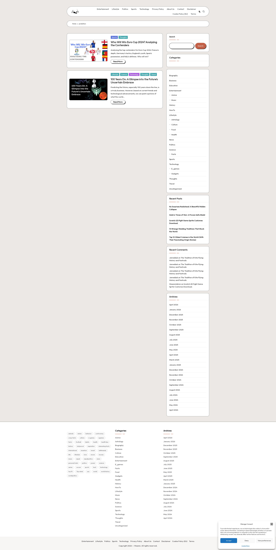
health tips (104, 442)
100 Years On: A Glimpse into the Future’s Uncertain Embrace (134, 81)
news (98, 459)
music (70, 459)
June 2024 (173, 400)
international (72, 450)
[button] (272, 524)
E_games (175, 169)
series (70, 467)
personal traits (73, 463)
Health (174, 134)
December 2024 (176, 370)
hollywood (80, 446)
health (95, 442)
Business (172, 80)
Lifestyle (115, 74)
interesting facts (104, 446)
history (70, 446)
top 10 (70, 471)
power (93, 463)
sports (87, 467)
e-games (91, 438)
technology (103, 467)
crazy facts (72, 438)
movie (93, 454)
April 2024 (173, 410)
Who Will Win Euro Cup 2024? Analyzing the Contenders (134, 43)
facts (70, 442)
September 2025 (176, 330)
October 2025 (175, 325)
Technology (134, 74)
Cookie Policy (245, 546)
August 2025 (174, 335)
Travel (153, 74)
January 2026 (175, 309)
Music (173, 100)
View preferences (264, 541)
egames (101, 438)
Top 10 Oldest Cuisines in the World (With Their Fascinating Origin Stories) (186, 238)
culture (82, 438)
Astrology (175, 119)
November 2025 (176, 319)
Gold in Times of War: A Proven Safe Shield (187, 215)
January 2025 (175, 365)
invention (84, 450)
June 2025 (173, 345)
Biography (173, 75)
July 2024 (173, 395)
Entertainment (175, 90)
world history (105, 471)
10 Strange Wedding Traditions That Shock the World (186, 230)
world (95, 471)
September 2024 (176, 385)
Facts (173, 154)
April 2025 (173, 355)
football (78, 442)
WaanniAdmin (175, 284)
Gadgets (175, 174)
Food (173, 129)
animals (70, 433)
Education (173, 85)
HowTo (172, 110)
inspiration (91, 446)
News (171, 140)
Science (124, 74)
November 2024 (176, 375)
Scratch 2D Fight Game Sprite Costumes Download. (186, 221)
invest (93, 450)
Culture (174, 124)
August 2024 (174, 390)
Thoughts (123, 37)
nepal (78, 459)
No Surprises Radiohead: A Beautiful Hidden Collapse (187, 207)
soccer (78, 467)
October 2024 (175, 380)
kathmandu (102, 450)
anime (80, 433)
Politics (172, 144)
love (85, 454)
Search (172, 36)
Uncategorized (175, 189)
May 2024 (173, 405)
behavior (88, 433)
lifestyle (77, 454)
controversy (99, 433)
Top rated (80, 471)
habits (87, 442)
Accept (228, 541)
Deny (247, 541)
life (69, 454)
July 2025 (173, 340)
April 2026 (173, 304)
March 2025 (174, 360)
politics (84, 463)
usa (88, 471)
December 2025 (176, 315)
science (101, 463)
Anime (174, 95)
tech (94, 467)
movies (101, 454)
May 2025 (173, 350)
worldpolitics (72, 476)
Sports (114, 37)
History (172, 105)
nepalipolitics (88, 459)
